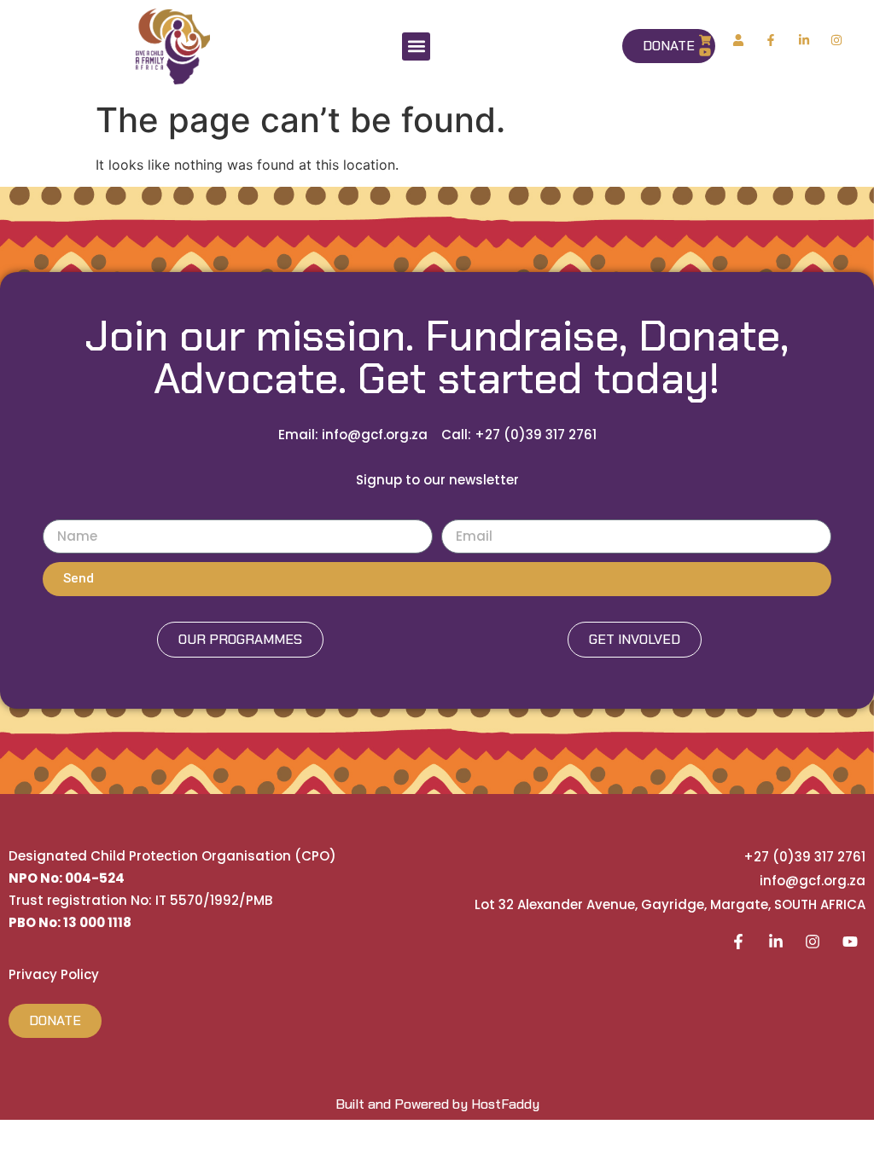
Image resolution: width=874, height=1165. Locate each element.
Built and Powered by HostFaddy (437, 1104)
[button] (416, 46)
